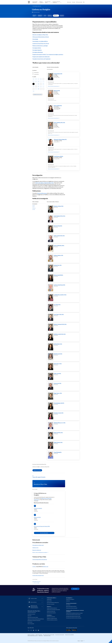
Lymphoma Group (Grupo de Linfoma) (40, 43)
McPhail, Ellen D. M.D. (58, 343)
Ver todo (33, 209)
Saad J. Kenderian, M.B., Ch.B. (59, 122)
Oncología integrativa (37, 50)
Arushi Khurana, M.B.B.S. (58, 156)
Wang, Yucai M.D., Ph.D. (58, 432)
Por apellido (34, 76)
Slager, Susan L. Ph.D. (58, 393)
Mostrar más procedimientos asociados (39, 552)
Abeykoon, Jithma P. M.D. (58, 206)
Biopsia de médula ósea (36, 550)
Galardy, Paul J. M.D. (58, 265)
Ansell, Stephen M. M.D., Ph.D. (59, 216)
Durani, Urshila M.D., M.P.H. (59, 245)
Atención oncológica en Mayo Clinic (40, 34)
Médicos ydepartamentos (56, 15)
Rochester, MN (36, 72)
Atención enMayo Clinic (62, 15)
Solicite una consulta (37, 470)
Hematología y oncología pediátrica (40, 41)
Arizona (33, 205)
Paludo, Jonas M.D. (57, 373)
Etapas (45, 15)
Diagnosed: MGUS (37, 517)
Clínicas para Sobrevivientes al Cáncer (40, 36)
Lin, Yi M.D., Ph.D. (57, 304)
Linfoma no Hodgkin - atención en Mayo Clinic (40, 466)
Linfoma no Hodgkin (41, 9)
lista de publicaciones (42, 193)
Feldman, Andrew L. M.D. (58, 255)
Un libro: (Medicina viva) (40, 566)
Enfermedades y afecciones (36, 581)
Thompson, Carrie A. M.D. (58, 412)
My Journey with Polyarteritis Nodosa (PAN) (42, 526)
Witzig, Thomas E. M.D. (58, 442)
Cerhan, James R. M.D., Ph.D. (59, 235)
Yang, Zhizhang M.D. (58, 452)
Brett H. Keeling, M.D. (58, 105)
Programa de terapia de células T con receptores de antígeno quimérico (47, 54)
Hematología (35, 39)
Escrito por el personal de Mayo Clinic (39, 464)
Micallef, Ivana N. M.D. (58, 353)
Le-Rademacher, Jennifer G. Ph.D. (60, 294)
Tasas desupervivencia (50, 15)
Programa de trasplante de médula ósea (41, 56)
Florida (33, 206)
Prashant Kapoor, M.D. (58, 73)
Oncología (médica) (36, 47)
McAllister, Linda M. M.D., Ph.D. (60, 334)
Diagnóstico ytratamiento (40, 15)
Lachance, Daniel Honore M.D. (59, 284)
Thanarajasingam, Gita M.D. (59, 403)
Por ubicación (34, 70)
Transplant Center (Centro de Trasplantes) (41, 58)
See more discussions (44, 532)
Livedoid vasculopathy (38, 508)
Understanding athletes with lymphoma (39, 559)
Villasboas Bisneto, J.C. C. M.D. (59, 422)
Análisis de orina (35, 547)
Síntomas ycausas (34, 15)
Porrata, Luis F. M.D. (57, 383)
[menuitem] (34, 15)
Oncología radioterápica (37, 52)
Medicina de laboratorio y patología (40, 45)
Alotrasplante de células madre (38, 545)
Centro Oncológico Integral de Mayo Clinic (44, 182)
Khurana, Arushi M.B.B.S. (58, 275)
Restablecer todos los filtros (38, 94)
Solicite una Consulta (36, 12)
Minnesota (34, 208)
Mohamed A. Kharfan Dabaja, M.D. (60, 139)
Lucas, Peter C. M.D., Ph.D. (59, 314)
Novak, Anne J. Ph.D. (58, 363)
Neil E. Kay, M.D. (57, 90)
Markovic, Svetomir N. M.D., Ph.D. (60, 324)
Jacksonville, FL (36, 74)
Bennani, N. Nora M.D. (58, 225)
